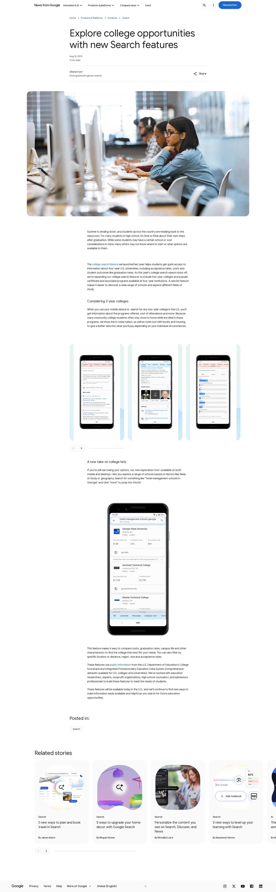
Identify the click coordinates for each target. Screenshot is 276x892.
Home (73, 17)
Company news (128, 5)
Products (112, 17)
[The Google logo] (17, 886)
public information (120, 664)
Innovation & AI (71, 5)
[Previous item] (73, 448)
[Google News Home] (47, 5)
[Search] (204, 5)
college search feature (105, 264)
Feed (148, 5)
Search (126, 17)
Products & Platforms (92, 17)
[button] (229, 5)
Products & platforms (99, 5)
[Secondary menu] (213, 5)
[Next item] (81, 448)
